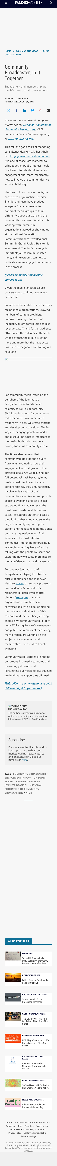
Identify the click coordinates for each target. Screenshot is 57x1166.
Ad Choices (15, 1129)
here (24, 759)
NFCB (29, 792)
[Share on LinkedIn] (24, 110)
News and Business (33, 1100)
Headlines (28, 953)
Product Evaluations (34, 995)
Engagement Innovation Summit (30, 156)
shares (20, 583)
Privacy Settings (28, 1136)
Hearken (34, 781)
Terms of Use (42, 1126)
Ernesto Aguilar (17, 708)
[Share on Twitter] (9, 110)
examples (22, 597)
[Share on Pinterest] (40, 110)
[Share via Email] (48, 110)
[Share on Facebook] (17, 110)
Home (8, 51)
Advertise (29, 1126)
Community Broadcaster (29, 773)
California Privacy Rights (35, 1132)
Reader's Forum (31, 975)
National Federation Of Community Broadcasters (23, 789)
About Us (23, 1122)
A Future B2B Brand (39, 1122)
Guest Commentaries (34, 1014)
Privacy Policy (14, 1132)
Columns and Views (27, 51)
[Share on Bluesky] (32, 110)
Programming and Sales (33, 1058)
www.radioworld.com (21, 139)
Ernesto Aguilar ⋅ (18, 98)
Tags (20, 1126)
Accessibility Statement (33, 1129)
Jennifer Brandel (16, 785)
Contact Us (11, 1122)
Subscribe (10, 1126)
